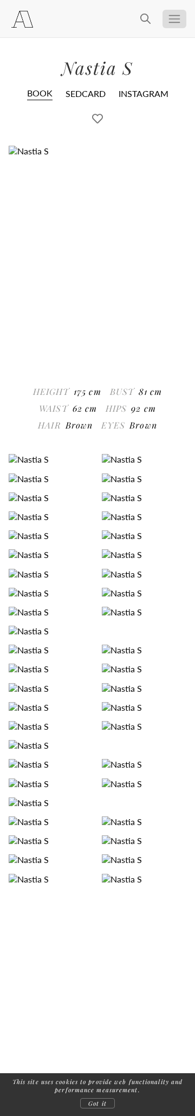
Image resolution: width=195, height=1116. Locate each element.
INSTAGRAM (143, 93)
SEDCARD (86, 93)
